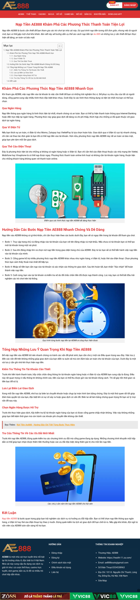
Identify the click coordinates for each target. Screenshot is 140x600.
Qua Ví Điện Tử (19, 59)
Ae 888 (96, 34)
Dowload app (115, 14)
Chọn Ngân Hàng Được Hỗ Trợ (25, 75)
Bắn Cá (87, 14)
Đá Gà (51, 14)
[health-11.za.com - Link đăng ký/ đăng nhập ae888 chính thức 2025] (15, 5)
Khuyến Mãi (100, 14)
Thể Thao (31, 14)
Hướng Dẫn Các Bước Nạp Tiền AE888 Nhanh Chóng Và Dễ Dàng (34, 64)
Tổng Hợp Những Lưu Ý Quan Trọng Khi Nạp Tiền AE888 (31, 67)
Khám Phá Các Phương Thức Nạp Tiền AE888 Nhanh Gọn (32, 53)
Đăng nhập (57, 553)
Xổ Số (59, 14)
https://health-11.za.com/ (119, 557)
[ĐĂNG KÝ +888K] (122, 5)
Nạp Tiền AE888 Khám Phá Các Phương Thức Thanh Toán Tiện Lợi (34, 50)
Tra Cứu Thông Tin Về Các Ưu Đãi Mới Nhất (30, 78)
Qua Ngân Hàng (20, 56)
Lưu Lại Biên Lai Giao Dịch (23, 73)
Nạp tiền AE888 (9, 518)
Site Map (102, 580)
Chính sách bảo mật (61, 562)
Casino (42, 14)
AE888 (21, 14)
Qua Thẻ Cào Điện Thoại (23, 61)
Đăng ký (55, 557)
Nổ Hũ (79, 14)
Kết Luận (13, 81)
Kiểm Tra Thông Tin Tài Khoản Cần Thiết (29, 70)
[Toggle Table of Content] (59, 46)
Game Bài (69, 14)
